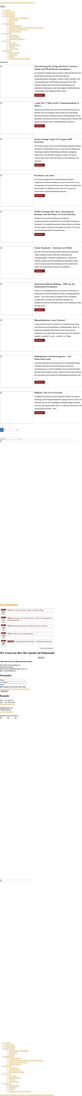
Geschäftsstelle (14, 49)
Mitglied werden (14, 53)
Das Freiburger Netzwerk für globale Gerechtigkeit (17, 3)
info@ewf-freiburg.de (7, 704)
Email (2, 684)
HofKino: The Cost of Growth (48, 393)
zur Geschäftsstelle (6, 712)
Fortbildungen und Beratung (18, 29)
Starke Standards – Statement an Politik (53, 248)
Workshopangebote (15, 26)
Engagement (13, 55)
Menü (2, 6)
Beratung (12, 22)
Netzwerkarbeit (9, 16)
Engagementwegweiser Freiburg (19, 58)
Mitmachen (8, 51)
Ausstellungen (13, 35)
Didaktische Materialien (17, 39)
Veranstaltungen (9, 14)
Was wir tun (13, 43)
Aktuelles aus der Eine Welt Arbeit (14, 687)
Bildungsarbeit (9, 24)
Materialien (8, 33)
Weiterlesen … (39, 95)
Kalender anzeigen (46, 648)
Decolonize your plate (44, 175)
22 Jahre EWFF (9, 12)
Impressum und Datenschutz (44, 1095)
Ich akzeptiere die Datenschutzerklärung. (16, 689)
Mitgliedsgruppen (14, 45)
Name (2, 680)
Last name (3, 682)
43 (17, 430)
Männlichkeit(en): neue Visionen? (50, 320)
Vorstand (12, 47)
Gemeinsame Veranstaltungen (19, 18)
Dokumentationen (15, 37)
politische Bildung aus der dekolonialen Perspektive (26, 28)
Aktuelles (7, 10)
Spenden (11, 57)
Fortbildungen (13, 20)
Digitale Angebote (15, 31)
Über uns (7, 41)
